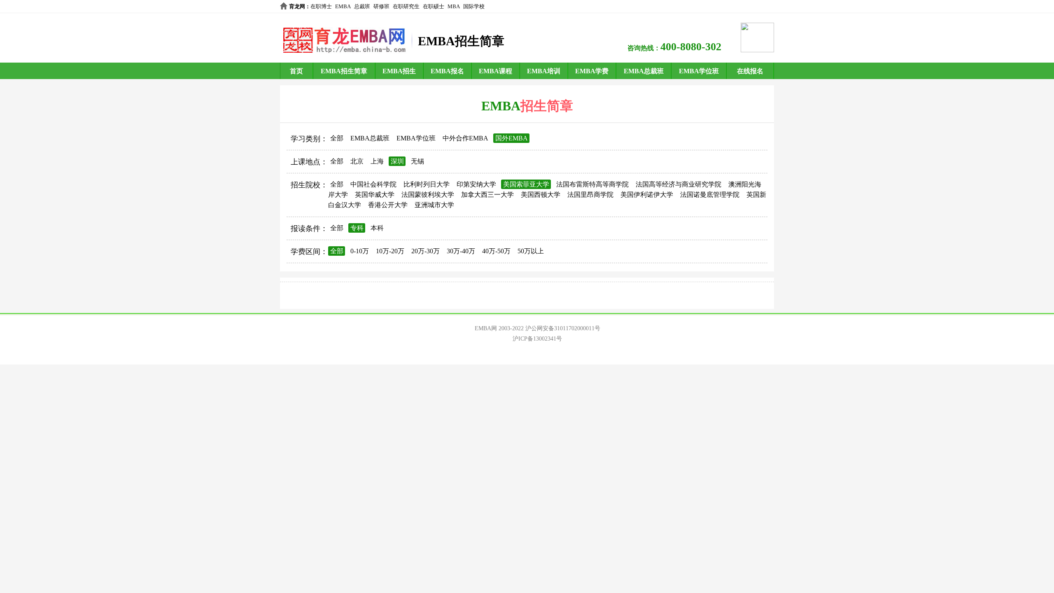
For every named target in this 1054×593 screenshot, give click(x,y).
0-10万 (359, 250)
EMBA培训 (543, 71)
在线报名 (750, 71)
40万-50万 (496, 250)
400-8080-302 (690, 47)
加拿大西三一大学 (487, 194)
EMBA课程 (495, 71)
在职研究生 (406, 6)
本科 (377, 227)
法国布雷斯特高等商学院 (592, 184)
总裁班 (362, 6)
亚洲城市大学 (434, 204)
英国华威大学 (374, 194)
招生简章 (546, 105)
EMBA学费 (592, 71)
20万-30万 (425, 250)
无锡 (417, 161)
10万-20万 (390, 250)
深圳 (397, 161)
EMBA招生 (399, 71)
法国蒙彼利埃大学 (427, 194)
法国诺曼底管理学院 (709, 194)
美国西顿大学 (540, 194)
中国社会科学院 (373, 184)
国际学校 (474, 6)
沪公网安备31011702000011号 (562, 328)
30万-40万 (461, 250)
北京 (357, 161)
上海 (377, 161)
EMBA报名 (447, 71)
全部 (336, 138)
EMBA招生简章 (344, 71)
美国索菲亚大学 (526, 184)
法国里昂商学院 (590, 194)
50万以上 (531, 250)
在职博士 (321, 6)
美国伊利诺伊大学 (646, 194)
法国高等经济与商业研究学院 (678, 184)
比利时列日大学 (426, 184)
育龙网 (297, 6)
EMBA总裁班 (644, 71)
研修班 (381, 6)
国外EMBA (511, 138)
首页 (296, 71)
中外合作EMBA (465, 138)
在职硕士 (433, 6)
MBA (454, 6)
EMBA (343, 6)
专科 (357, 227)
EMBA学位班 (699, 71)
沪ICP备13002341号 (537, 339)
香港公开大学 (388, 204)
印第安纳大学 (476, 184)
